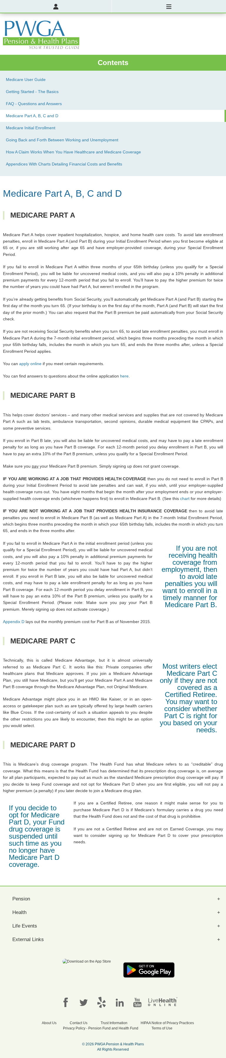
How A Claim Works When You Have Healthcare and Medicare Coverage (73, 152)
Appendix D (13, 621)
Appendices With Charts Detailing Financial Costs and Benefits (64, 164)
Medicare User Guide (26, 79)
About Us (49, 1023)
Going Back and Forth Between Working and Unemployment (62, 140)
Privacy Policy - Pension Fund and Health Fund (100, 1028)
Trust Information (114, 1023)
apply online (30, 363)
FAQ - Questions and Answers (34, 103)
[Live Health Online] (162, 1001)
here (124, 376)
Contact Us (78, 1023)
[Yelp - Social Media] (101, 1002)
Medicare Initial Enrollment (30, 127)
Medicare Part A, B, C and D (32, 115)
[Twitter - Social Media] (83, 1002)
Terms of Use (162, 1028)
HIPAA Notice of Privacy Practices (167, 1023)
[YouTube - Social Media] (137, 1002)
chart (185, 498)
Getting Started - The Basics (32, 91)
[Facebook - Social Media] (65, 1002)
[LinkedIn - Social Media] (119, 1002)
